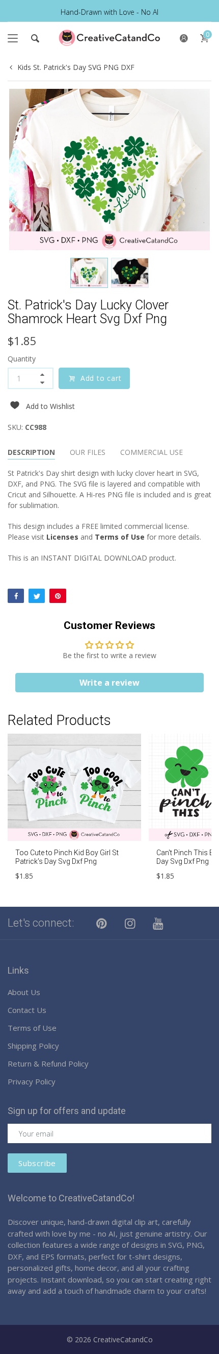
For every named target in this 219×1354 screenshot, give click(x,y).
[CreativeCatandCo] (109, 38)
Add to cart (101, 378)
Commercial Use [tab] (151, 452)
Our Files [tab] (87, 452)
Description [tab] (31, 452)
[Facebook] (16, 596)
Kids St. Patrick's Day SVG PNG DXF (75, 67)
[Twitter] (37, 596)
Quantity (22, 359)
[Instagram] (130, 923)
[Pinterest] (57, 596)
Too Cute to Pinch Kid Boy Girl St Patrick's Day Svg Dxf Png (67, 857)
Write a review (109, 682)
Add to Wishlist (50, 406)
